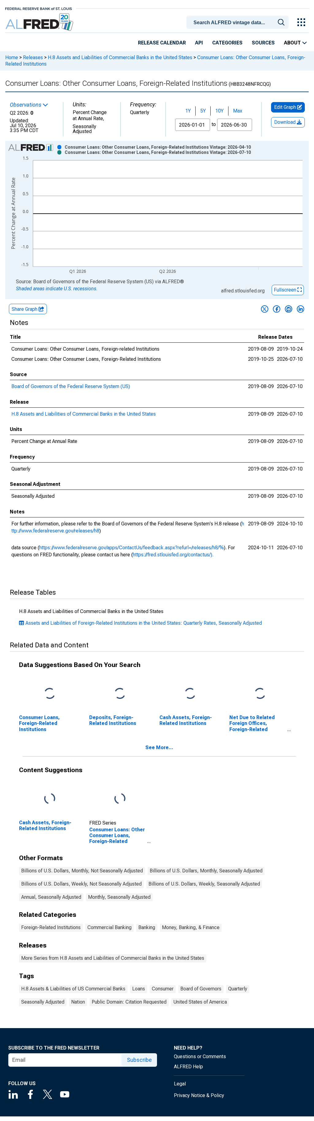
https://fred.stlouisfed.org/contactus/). (173, 555)
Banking (146, 927)
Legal (180, 1084)
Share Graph (25, 309)
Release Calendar (162, 43)
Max (237, 111)
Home (11, 57)
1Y (188, 111)
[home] (40, 22)
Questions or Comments (200, 1056)
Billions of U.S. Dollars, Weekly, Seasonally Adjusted (204, 884)
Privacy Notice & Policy (199, 1095)
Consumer (163, 989)
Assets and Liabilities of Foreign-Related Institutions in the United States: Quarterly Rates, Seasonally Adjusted (143, 623)
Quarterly (237, 989)
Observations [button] (26, 105)
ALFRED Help (188, 1067)
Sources (263, 43)
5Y (203, 111)
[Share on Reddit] (288, 309)
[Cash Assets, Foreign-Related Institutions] (190, 694)
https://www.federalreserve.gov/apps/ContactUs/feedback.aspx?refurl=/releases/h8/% (131, 548)
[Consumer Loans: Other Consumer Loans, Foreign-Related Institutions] (120, 799)
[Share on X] (264, 309)
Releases (33, 57)
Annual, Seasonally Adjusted (51, 897)
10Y (219, 111)
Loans (138, 989)
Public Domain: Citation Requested (129, 1002)
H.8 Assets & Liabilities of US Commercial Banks (73, 989)
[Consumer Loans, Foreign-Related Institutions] (49, 694)
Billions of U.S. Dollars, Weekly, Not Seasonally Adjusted (81, 884)
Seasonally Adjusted (42, 1002)
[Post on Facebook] (276, 309)
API (199, 43)
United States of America (200, 1002)
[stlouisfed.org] (38, 8)
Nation (78, 1002)
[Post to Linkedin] (300, 309)
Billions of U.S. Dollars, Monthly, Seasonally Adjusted (206, 871)
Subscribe (139, 1060)
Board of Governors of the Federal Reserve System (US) (70, 386)
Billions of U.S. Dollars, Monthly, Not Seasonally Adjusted (82, 871)
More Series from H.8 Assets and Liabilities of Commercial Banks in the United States (112, 958)
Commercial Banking (109, 927)
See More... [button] (159, 747)
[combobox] (239, 22)
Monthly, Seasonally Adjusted (119, 897)
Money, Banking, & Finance (191, 927)
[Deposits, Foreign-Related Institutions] (120, 694)
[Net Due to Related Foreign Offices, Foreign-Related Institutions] (260, 694)
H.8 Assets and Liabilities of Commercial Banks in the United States (120, 57)
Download (285, 122)
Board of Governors (200, 989)
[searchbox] (239, 22)
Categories (227, 43)
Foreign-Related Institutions (51, 927)
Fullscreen (285, 290)
